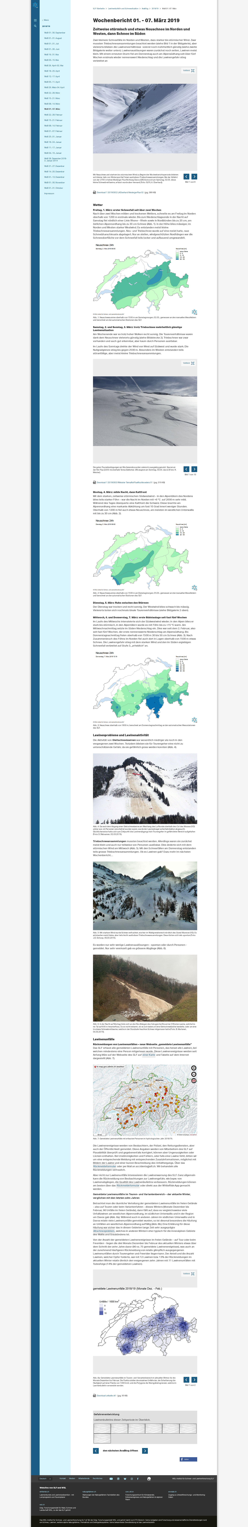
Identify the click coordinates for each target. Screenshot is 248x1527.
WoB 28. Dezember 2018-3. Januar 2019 (55, 160)
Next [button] (194, 176)
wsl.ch (42, 1505)
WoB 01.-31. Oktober (53, 188)
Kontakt (63, 1479)
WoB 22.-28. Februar (53, 115)
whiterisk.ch (44, 1492)
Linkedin (118, 1479)
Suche (35, 26)
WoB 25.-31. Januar (53, 137)
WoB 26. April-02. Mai (53, 66)
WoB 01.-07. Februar (53, 131)
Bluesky (125, 1479)
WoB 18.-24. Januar (53, 142)
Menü (46, 20)
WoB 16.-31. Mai (51, 55)
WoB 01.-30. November (54, 183)
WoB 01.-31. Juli (51, 44)
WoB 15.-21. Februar (53, 120)
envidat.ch (172, 1492)
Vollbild (186, 71)
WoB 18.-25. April (52, 71)
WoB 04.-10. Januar (53, 153)
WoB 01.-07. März (52, 109)
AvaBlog (145, 9)
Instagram (131, 1479)
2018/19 (46, 26)
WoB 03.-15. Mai (51, 60)
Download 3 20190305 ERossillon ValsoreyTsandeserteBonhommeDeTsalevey (137, 195)
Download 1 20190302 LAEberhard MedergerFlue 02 (126, 192)
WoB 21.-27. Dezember (54, 166)
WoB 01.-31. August (53, 38)
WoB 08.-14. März (52, 104)
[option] (145, 130)
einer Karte (149, 1055)
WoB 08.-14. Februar (53, 126)
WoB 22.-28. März (52, 93)
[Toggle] (35, 20)
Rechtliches (97, 1479)
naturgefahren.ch (89, 1492)
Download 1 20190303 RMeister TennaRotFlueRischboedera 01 (131, 482)
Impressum (49, 194)
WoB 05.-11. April (52, 82)
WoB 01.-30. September (54, 33)
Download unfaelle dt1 (112, 1395)
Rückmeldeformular (104, 1166)
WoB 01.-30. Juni (51, 49)
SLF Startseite (99, 9)
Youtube (111, 1479)
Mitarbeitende (84, 1479)
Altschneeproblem (103, 1231)
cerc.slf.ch (129, 1492)
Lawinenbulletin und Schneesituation (123, 9)
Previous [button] (186, 176)
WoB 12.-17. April (52, 77)
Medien (72, 1479)
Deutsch (43, 1479)
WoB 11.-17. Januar (53, 148)
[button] (188, 1459)
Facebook (137, 1479)
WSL (149, 1478)
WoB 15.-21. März (52, 98)
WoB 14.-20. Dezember (54, 172)
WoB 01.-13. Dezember (54, 177)
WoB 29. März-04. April (54, 87)
